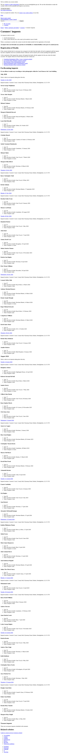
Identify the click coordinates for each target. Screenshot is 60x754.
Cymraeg (6, 25)
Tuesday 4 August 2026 (6, 362)
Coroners (22, 27)
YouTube (6, 752)
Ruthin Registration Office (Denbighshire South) (16, 63)
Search (21, 21)
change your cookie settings (26, 12)
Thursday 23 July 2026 (6, 170)
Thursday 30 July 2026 (6, 333)
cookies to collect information (12, 4)
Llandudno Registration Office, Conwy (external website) (18, 59)
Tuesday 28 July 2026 (6, 216)
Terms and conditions (9, 743)
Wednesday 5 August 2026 (7, 420)
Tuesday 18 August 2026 (7, 592)
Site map (6, 742)
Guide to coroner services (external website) (11, 733)
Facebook (6, 746)
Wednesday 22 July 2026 (7, 129)
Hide (2, 15)
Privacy (6, 741)
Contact (6, 737)
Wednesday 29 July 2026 (7, 274)
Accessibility (7, 735)
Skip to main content (6, 18)
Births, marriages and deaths (12, 27)
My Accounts (7, 23)
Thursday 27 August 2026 (7, 682)
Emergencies (7, 739)
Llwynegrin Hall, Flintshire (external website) (15, 60)
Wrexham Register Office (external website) (14, 64)
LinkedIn (6, 749)
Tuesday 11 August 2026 (7, 478)
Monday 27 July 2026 (6, 193)
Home (2, 27)
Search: (2, 21)
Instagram (6, 748)
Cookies (6, 738)
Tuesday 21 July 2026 (6, 80)
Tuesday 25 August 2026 (7, 632)
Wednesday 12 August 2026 (8, 519)
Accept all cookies (5, 8)
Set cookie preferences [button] (6, 10)
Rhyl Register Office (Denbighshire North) (14, 62)
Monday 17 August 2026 (7, 577)
